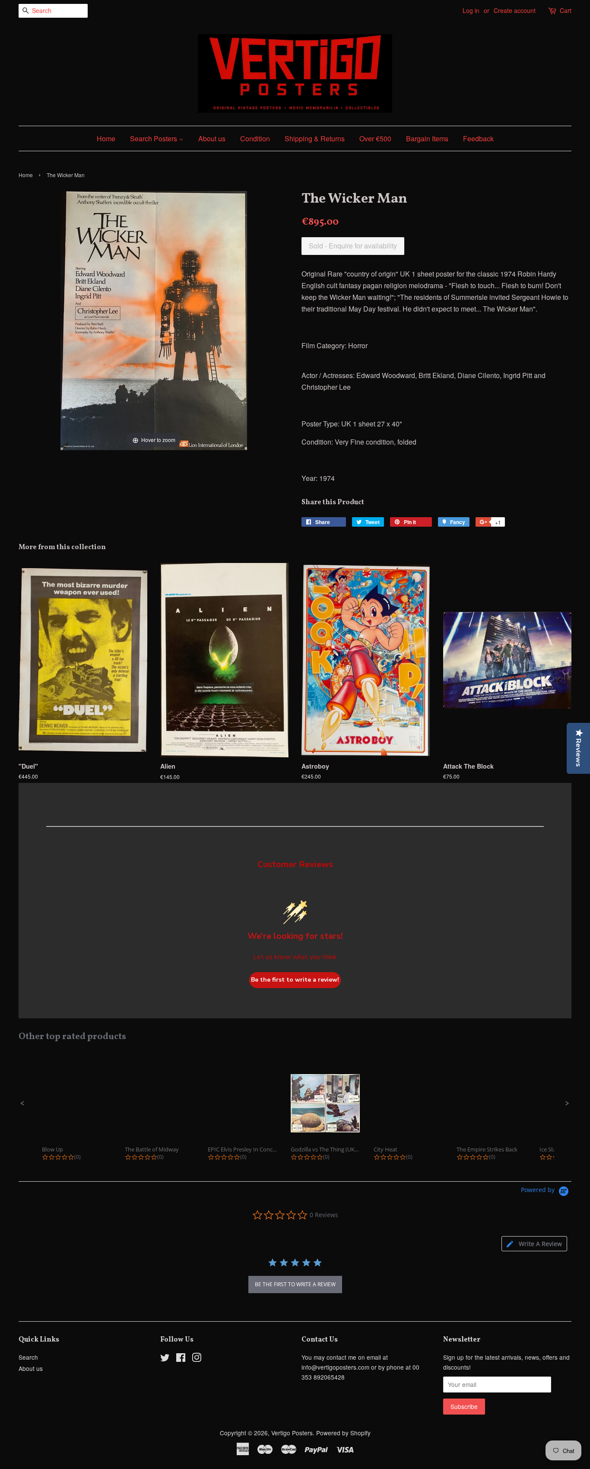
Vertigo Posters (292, 1432)
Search (28, 1357)
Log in (471, 10)
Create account (515, 10)
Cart (565, 10)
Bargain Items (427, 138)
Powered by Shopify (343, 1432)
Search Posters (154, 138)
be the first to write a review (295, 1284)
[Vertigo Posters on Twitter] (165, 1359)
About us (211, 138)
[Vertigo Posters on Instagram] (196, 1359)
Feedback (478, 138)
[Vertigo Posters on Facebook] (181, 1359)
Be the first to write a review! (295, 980)
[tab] (534, 1243)
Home (106, 138)
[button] (22, 1103)
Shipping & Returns (315, 138)
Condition (255, 138)
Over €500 (375, 138)
